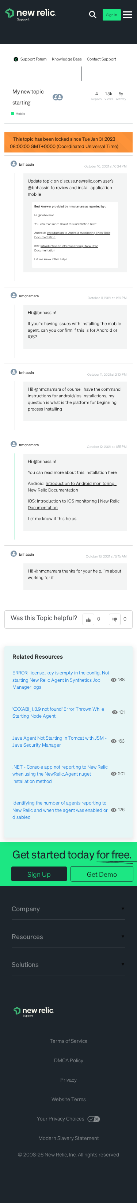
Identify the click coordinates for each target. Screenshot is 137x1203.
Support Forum (33, 59)
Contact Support (101, 59)
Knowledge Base (66, 59)
